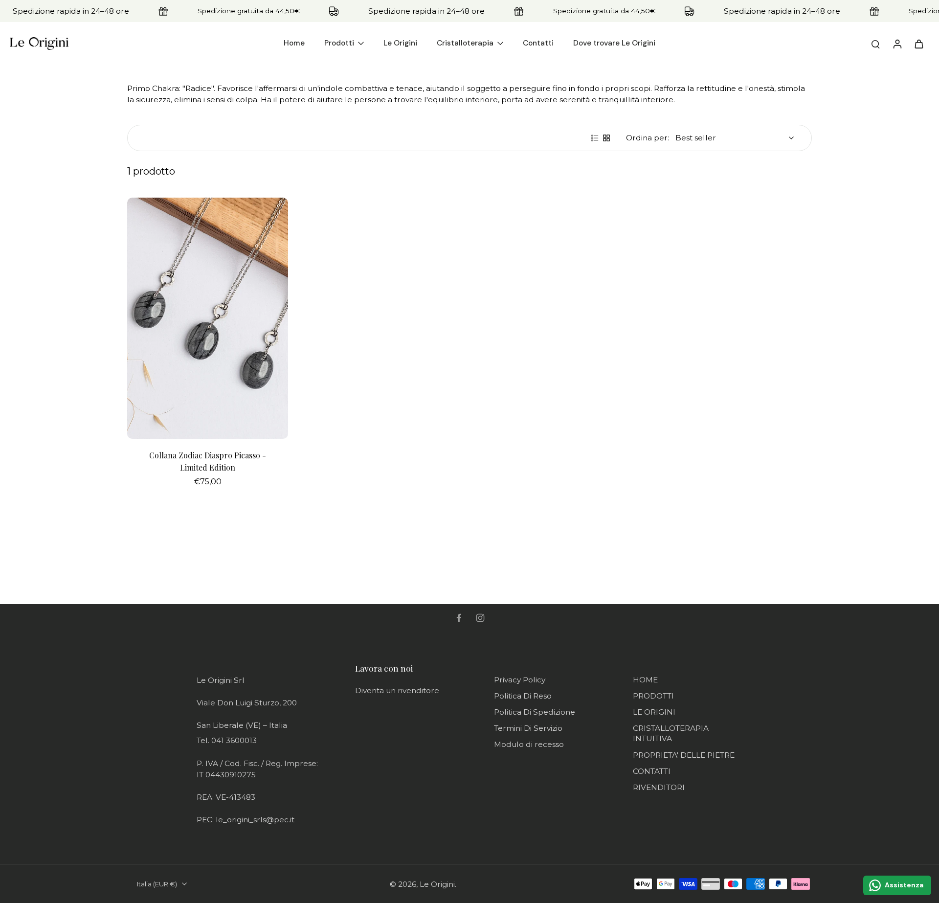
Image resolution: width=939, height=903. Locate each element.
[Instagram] (480, 618)
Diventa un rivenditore (397, 690)
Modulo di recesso (529, 744)
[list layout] (595, 138)
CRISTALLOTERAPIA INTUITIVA (671, 733)
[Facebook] (459, 618)
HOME (645, 679)
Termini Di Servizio (528, 728)
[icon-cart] (918, 43)
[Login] (897, 43)
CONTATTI (652, 771)
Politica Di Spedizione (534, 712)
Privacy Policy (519, 679)
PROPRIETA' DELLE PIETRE (684, 755)
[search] (875, 43)
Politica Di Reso (523, 695)
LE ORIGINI (654, 712)
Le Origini (437, 884)
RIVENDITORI (659, 787)
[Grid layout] (606, 138)
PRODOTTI (653, 695)
